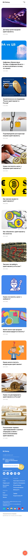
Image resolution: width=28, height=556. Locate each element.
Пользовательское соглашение (9, 513)
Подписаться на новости (11, 465)
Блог (4, 492)
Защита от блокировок (19, 483)
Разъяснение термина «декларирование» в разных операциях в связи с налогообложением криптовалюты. (13, 432)
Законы (5, 497)
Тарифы (15, 493)
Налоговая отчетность (19, 480)
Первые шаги (6, 483)
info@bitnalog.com (7, 470)
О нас (4, 480)
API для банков (17, 485)
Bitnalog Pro (16, 489)
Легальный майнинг (18, 487)
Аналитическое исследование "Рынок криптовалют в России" (14, 101)
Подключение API (17, 495)
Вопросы (5, 495)
